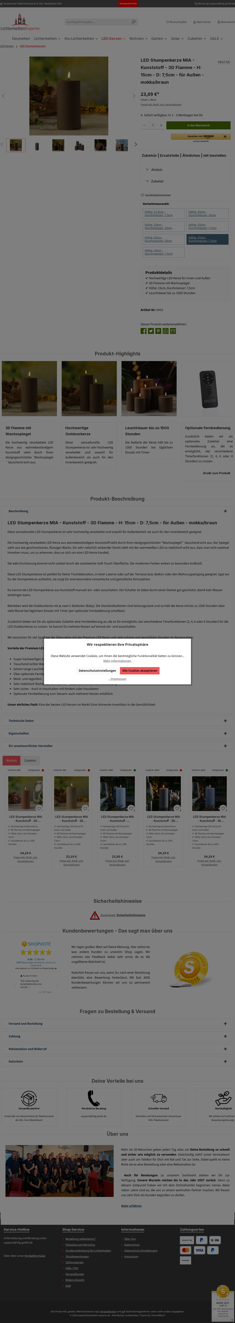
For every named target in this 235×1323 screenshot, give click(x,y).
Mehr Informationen (117, 661)
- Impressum (117, 679)
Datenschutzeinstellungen (97, 670)
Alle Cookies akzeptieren (139, 670)
